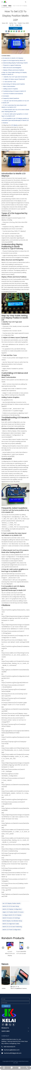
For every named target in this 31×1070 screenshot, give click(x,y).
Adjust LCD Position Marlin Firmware (12, 912)
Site (20, 25)
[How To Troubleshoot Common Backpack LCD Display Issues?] (18, 985)
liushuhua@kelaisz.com (11, 1050)
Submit (6, 1006)
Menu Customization (9, 86)
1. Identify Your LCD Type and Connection (15, 77)
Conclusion (6, 96)
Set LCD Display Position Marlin (11, 903)
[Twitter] (10, 1024)
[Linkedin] (6, 1024)
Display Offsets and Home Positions (13, 70)
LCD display (14, 125)
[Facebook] (3, 1024)
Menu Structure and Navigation (12, 67)
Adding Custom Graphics (10, 89)
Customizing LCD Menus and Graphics (14, 84)
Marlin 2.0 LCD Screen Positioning (12, 926)
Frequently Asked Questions (11, 98)
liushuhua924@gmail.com (12, 1053)
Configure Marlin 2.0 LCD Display (11, 915)
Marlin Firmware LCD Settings (11, 918)
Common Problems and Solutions (13, 93)
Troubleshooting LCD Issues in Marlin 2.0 (14, 91)
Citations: (5, 123)
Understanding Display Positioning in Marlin (15, 63)
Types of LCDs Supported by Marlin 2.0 (14, 60)
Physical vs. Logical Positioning (12, 65)
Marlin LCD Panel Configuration (11, 929)
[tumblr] (13, 1024)
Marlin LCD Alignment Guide (10, 924)
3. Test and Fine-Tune (9, 82)
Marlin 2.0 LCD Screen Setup (10, 906)
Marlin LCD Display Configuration (12, 909)
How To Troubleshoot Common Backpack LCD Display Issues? (16, 988)
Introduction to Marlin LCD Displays (13, 58)
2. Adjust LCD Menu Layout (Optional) (14, 79)
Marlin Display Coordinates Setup (12, 921)
